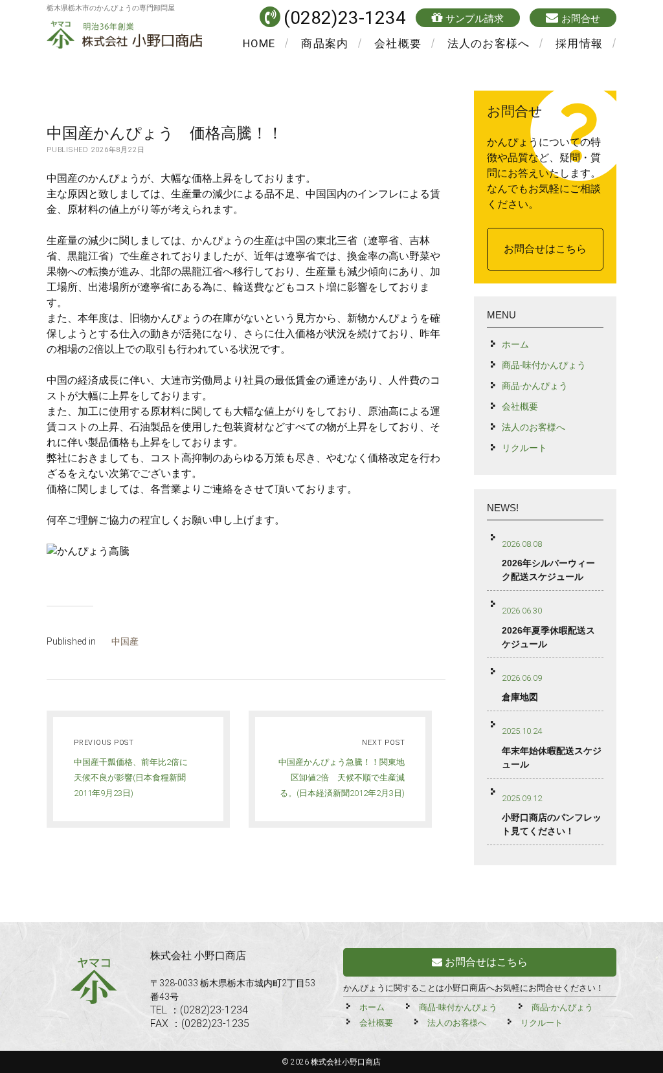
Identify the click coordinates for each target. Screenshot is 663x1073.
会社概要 (397, 43)
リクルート (524, 448)
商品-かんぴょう (535, 386)
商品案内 (324, 43)
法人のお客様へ (488, 43)
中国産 (125, 641)
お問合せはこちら (545, 249)
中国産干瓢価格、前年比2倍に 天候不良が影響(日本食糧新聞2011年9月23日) (135, 777)
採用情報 (579, 43)
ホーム (515, 344)
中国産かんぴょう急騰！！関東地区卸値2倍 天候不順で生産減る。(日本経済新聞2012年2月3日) (341, 777)
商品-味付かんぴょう (544, 365)
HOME (259, 43)
